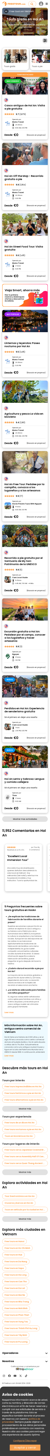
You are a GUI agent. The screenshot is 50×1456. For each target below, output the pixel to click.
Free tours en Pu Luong (16, 1341)
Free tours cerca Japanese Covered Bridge (26, 1149)
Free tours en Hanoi (14, 1241)
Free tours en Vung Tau (16, 1321)
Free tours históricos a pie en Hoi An (23, 1093)
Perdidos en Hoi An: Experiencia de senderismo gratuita (24, 710)
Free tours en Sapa (14, 1268)
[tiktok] (26, 1375)
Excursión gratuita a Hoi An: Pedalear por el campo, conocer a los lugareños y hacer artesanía (24, 636)
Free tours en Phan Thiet (17, 1315)
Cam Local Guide (20, 578)
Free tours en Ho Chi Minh (17, 1248)
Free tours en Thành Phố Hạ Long (21, 1328)
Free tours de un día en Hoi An (19, 1122)
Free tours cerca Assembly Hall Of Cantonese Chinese (26, 1156)
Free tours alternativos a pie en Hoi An (24, 1099)
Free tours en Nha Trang (17, 1301)
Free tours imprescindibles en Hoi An (23, 1086)
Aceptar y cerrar (25, 1447)
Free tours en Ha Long (16, 1274)
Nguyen (15, 654)
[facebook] (9, 1375)
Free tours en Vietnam (21, 11)
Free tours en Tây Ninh (16, 1335)
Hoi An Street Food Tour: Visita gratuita (23, 248)
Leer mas (9, 1012)
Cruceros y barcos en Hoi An (19, 1203)
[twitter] (20, 1375)
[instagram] (4, 1375)
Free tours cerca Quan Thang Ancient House (26, 1163)
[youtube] (15, 1375)
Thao (14, 795)
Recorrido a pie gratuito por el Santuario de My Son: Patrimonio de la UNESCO (23, 561)
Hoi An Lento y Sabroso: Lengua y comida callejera (24, 780)
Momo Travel (18, 122)
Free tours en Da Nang (16, 1261)
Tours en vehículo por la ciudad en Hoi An (25, 1209)
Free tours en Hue (13, 1254)
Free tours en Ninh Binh (16, 1308)
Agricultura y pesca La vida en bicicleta (23, 415)
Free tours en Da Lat (15, 1288)
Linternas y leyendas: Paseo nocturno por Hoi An (22, 345)
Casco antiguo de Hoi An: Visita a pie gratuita (24, 107)
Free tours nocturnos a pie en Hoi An (23, 1129)
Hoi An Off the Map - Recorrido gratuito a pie (23, 177)
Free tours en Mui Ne (15, 1295)
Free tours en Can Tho (16, 1281)
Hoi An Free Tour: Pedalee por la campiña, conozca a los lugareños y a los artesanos (24, 487)
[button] (15, 59)
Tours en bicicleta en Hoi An (19, 1136)
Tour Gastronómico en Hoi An (20, 1196)
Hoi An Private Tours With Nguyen (27, 504)
